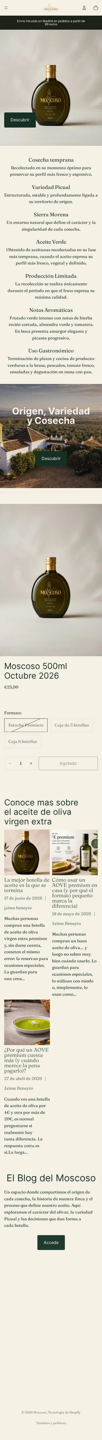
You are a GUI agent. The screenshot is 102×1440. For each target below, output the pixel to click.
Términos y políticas (51, 1423)
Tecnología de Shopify (64, 1412)
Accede (51, 1242)
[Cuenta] (84, 8)
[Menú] (6, 8)
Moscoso (40, 1412)
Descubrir (20, 119)
